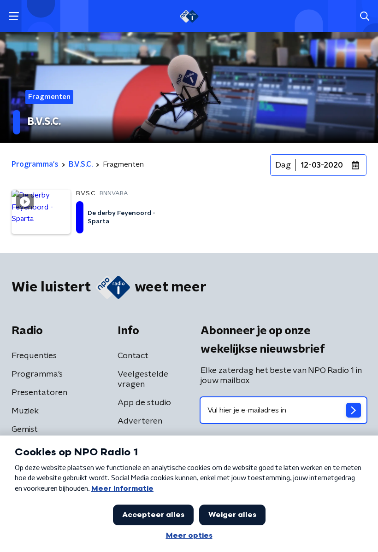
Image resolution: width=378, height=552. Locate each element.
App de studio (144, 403)
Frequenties (34, 356)
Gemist (25, 429)
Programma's (37, 374)
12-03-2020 (322, 165)
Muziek (25, 411)
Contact (133, 356)
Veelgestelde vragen (143, 379)
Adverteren (140, 421)
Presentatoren (39, 393)
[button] (14, 16)
